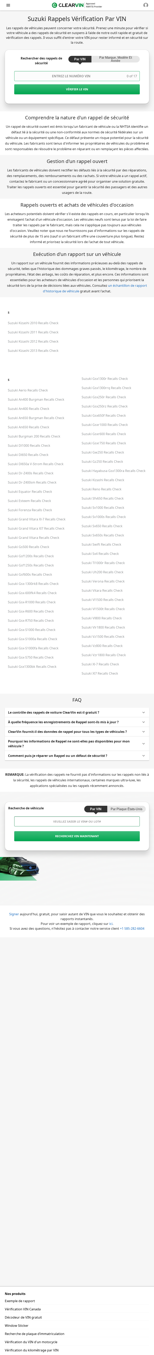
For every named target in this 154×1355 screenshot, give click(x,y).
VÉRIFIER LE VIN (77, 89)
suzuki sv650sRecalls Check (103, 535)
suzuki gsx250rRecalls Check (104, 397)
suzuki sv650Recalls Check (102, 526)
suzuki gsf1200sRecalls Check (31, 556)
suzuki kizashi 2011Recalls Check (33, 332)
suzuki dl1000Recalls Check (29, 445)
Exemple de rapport (20, 1301)
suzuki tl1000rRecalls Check (103, 563)
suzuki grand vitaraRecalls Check (33, 537)
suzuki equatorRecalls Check (30, 491)
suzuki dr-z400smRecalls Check (32, 482)
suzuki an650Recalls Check (28, 427)
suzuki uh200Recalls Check (103, 572)
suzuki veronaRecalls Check (103, 581)
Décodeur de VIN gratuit (23, 1317)
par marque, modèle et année (115, 59)
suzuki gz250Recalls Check (102, 461)
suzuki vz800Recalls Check (102, 646)
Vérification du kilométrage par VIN (32, 1350)
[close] (8, 5)
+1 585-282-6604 (132, 928)
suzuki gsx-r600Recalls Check (31, 611)
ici (110, 923)
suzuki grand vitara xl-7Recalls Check (37, 519)
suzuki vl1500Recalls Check (103, 600)
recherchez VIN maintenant (77, 836)
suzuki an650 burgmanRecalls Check (36, 418)
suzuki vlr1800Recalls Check (103, 627)
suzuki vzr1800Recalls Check (104, 655)
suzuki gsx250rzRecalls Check (105, 406)
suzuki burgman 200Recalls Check (34, 436)
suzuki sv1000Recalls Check (103, 507)
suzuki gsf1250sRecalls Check (31, 565)
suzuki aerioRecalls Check (28, 390)
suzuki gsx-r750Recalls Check (31, 620)
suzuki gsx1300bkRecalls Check (32, 666)
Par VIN (80, 59)
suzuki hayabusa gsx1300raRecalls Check (114, 471)
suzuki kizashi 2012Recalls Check (33, 341)
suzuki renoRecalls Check (102, 489)
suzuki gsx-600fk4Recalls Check (32, 593)
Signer (14, 914)
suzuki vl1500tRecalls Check (103, 609)
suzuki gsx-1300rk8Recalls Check (33, 583)
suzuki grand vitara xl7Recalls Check (36, 528)
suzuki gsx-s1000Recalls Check (32, 630)
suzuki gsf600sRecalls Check (30, 574)
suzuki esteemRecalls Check (29, 501)
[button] (77, 712)
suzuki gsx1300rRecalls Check (105, 378)
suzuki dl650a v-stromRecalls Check (36, 464)
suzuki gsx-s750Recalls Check (31, 657)
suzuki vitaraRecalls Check (102, 590)
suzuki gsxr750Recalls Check (104, 443)
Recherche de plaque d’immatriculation (34, 1334)
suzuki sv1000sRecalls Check (104, 517)
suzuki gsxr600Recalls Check (104, 434)
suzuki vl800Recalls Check (102, 618)
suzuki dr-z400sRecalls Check (31, 473)
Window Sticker (16, 1325)
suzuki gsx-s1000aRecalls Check (32, 639)
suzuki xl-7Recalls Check (100, 664)
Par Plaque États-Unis (126, 809)
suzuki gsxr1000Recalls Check (105, 424)
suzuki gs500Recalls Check (28, 547)
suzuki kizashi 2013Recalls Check (33, 350)
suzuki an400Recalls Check (28, 408)
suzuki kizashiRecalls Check (103, 480)
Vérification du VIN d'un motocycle (31, 1342)
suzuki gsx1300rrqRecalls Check (106, 388)
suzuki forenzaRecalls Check (30, 510)
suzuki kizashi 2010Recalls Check (33, 323)
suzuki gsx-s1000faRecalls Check (33, 648)
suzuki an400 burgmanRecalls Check (36, 399)
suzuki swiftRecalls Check (101, 544)
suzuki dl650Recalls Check (28, 455)
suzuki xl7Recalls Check (100, 673)
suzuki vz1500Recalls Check (103, 636)
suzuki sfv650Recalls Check (103, 498)
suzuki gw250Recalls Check (103, 452)
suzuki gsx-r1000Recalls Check (32, 602)
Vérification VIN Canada (23, 1309)
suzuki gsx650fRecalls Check (104, 415)
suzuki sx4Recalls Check (100, 553)
